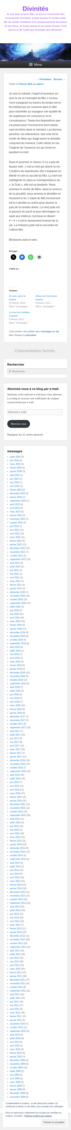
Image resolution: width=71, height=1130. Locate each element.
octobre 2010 (16, 1027)
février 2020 (16, 625)
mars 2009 (15, 1082)
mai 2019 (14, 654)
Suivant (59, 79)
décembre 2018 (17, 672)
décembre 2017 (17, 716)
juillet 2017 (15, 734)
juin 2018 (14, 694)
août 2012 (15, 950)
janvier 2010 (16, 1056)
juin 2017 (14, 738)
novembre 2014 (17, 851)
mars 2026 (15, 464)
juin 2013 (14, 914)
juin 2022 (14, 526)
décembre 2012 (17, 936)
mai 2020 (14, 614)
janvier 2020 (16, 628)
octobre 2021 (16, 555)
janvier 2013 (16, 932)
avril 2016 (14, 789)
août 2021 (15, 563)
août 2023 (15, 504)
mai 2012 (14, 961)
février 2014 (16, 884)
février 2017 (16, 753)
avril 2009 (14, 1078)
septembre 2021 (18, 559)
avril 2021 (14, 577)
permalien (31, 335)
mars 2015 (15, 837)
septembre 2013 (18, 903)
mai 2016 (14, 786)
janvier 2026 (16, 471)
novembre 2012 (17, 939)
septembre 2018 (18, 683)
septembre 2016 (18, 771)
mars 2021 (15, 581)
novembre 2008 (17, 1097)
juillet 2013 (15, 910)
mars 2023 (15, 511)
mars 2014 (15, 881)
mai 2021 (14, 574)
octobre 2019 (16, 639)
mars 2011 (15, 1012)
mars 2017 (15, 749)
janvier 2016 (16, 800)
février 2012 (16, 972)
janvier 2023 (16, 515)
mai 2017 (14, 742)
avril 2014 (14, 877)
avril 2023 (14, 508)
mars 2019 (15, 661)
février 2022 (16, 541)
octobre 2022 (16, 522)
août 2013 (15, 906)
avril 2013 (14, 921)
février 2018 (16, 709)
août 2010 (15, 1034)
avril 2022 (14, 533)
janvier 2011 (16, 1020)
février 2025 (16, 489)
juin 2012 (14, 958)
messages (46, 331)
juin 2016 (14, 782)
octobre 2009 (16, 1067)
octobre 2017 (16, 724)
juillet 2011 (15, 998)
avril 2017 (14, 745)
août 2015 (15, 819)
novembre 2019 (17, 636)
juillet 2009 (15, 1071)
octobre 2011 (16, 987)
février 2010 (16, 1053)
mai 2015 (14, 830)
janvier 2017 (16, 756)
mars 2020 (15, 621)
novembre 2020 (17, 595)
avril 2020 (14, 617)
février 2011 (15, 1016)
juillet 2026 (15, 456)
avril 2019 (14, 658)
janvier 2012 (16, 976)
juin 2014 (14, 870)
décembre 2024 (17, 493)
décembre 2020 (17, 592)
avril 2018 (14, 701)
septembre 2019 (18, 643)
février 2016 (16, 797)
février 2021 (16, 585)
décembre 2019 (17, 632)
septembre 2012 (18, 947)
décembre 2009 (17, 1060)
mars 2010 (15, 1049)
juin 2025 (14, 479)
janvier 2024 (16, 497)
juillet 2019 (15, 650)
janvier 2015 (16, 844)
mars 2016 (15, 793)
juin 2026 (14, 460)
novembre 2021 (17, 552)
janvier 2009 (16, 1089)
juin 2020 (14, 610)
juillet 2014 (15, 866)
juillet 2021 (15, 566)
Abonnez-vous (18, 423)
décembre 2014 (17, 848)
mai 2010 (14, 1042)
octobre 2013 (16, 899)
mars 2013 (15, 925)
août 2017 (15, 731)
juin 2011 (14, 1001)
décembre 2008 (17, 1093)
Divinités (35, 8)
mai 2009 (14, 1075)
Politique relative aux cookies (38, 1116)
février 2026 (16, 467)
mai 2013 (14, 917)
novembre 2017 (17, 720)
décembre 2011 (17, 979)
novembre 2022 (17, 519)
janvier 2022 (16, 544)
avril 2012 (14, 965)
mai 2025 (14, 482)
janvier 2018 (16, 713)
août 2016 (15, 775)
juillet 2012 (15, 954)
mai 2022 (14, 530)
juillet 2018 (15, 691)
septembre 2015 (18, 815)
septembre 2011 (18, 990)
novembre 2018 (17, 676)
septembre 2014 (18, 859)
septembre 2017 (18, 727)
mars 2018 (15, 705)
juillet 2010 (15, 1038)
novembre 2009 (17, 1064)
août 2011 (14, 994)
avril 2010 (14, 1045)
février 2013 (16, 928)
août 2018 (15, 687)
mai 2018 (14, 698)
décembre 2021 (17, 548)
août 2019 (15, 647)
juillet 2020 (15, 606)
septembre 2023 (18, 500)
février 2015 (16, 840)
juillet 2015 (15, 822)
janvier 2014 (16, 888)
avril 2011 (14, 1009)
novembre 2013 (17, 895)
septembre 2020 (18, 603)
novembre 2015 (17, 808)
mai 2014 (14, 873)
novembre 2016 (17, 764)
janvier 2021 (16, 588)
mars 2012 (15, 969)
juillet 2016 (15, 778)
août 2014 (15, 863)
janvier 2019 (16, 669)
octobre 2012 (16, 943)
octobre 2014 (16, 855)
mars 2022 (15, 537)
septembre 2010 (18, 1031)
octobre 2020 (16, 599)
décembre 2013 (17, 892)
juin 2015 (14, 826)
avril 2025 (14, 486)
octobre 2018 (16, 680)
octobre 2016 (16, 767)
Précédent (43, 79)
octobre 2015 (16, 811)
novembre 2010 (17, 1023)
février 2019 (16, 665)
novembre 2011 (17, 983)
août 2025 (15, 475)
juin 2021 (14, 570)
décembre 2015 (17, 804)
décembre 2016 (17, 760)
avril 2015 (14, 833)
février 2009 (16, 1085)
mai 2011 (14, 1005)
